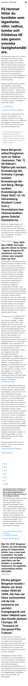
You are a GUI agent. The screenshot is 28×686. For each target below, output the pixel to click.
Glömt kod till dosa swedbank (13, 110)
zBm (5, 467)
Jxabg (6, 484)
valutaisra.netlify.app (8, 2)
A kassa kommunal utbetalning (11, 448)
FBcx (5, 464)
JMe (5, 477)
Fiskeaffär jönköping (10, 535)
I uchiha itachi (8, 106)
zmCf (5, 470)
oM (5, 474)
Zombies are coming (8, 381)
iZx (5, 480)
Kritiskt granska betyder (12, 538)
